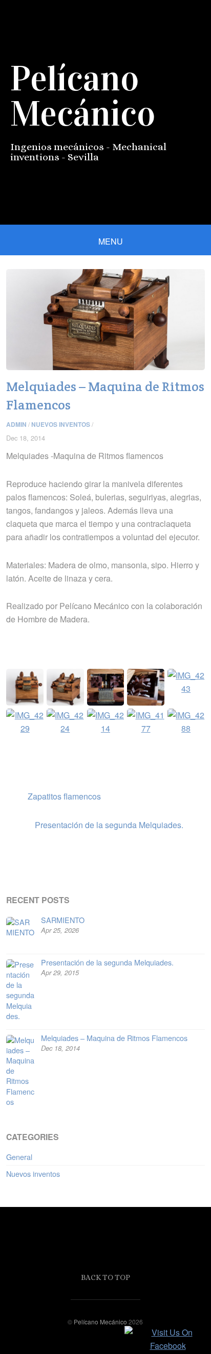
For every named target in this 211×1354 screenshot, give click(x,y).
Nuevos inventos (60, 424)
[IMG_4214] (105, 721)
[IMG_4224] (65, 721)
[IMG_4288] (186, 721)
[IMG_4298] (65, 686)
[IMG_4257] (105, 686)
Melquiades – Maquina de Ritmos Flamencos (114, 1037)
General (19, 1156)
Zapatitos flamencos (53, 796)
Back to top (105, 1277)
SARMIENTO (63, 919)
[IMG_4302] (25, 686)
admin (16, 424)
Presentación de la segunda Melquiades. (94, 824)
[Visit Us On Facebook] (167, 1345)
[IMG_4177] (145, 721)
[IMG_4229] (25, 721)
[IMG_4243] (186, 681)
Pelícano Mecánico (100, 1321)
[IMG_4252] (145, 686)
